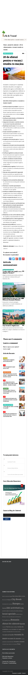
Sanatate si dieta (7, 658)
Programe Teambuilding (9, 663)
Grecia (4, 608)
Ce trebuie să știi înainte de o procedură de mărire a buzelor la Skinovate (10, 400)
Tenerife (4, 627)
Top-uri (5, 358)
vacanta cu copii (16, 629)
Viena (19, 644)
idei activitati (13, 607)
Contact (24, 673)
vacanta (9, 629)
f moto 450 (16, 232)
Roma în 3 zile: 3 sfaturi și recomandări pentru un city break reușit (9, 392)
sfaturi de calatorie (10, 623)
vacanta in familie (8, 635)
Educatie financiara (7, 656)
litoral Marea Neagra (18, 610)
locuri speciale (9, 613)
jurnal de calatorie (6, 610)
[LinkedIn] (20, 259)
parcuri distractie (17, 616)
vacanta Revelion (10, 641)
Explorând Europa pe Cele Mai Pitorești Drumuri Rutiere (13, 299)
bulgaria (9, 599)
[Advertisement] (14, 14)
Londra (17, 614)
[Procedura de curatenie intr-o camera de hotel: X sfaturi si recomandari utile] (22, 413)
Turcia (8, 627)
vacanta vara (5, 644)
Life (4, 365)
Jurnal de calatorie (13, 45)
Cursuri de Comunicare (9, 661)
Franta (22, 604)
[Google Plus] (16, 259)
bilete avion (21, 596)
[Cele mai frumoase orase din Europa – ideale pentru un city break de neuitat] (22, 373)
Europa (16, 246)
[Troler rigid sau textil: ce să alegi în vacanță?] (8, 269)
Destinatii (6, 388)
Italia (22, 608)
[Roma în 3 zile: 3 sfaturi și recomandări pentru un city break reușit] (22, 390)
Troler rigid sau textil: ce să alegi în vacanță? (12, 272)
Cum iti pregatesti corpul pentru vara (9, 367)
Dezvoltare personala (8, 653)
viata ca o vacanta (13, 644)
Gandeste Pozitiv (11, 462)
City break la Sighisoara (11, 325)
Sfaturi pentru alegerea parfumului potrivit (8, 360)
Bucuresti (4, 599)
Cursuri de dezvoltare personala (15, 474)
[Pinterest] (23, 259)
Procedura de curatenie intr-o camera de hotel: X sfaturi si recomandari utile (10, 415)
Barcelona (15, 596)
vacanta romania (19, 641)
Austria (7, 596)
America (4, 596)
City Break (16, 599)
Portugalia (5, 620)
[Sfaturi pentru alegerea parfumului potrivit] (22, 359)
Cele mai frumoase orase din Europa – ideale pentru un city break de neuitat (10, 375)
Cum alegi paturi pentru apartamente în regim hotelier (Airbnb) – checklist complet (10, 383)
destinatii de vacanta (7, 604)
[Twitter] (13, 259)
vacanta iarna (17, 631)
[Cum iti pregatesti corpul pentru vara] (22, 366)
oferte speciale (9, 616)
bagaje (10, 596)
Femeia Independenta (12, 468)
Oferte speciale (7, 372)
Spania (22, 624)
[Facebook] (10, 259)
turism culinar (13, 627)
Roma (9, 620)
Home (5, 45)
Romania (15, 619)
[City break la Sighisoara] (14, 324)
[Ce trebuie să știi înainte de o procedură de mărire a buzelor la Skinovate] (22, 398)
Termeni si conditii (16, 673)
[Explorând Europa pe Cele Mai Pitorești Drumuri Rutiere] (14, 297)
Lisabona (12, 610)
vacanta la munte (14, 638)
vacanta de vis (10, 631)
